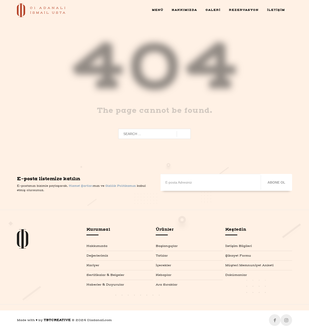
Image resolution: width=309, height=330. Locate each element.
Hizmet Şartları (81, 186)
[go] (184, 134)
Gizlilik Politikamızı (120, 186)
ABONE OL (276, 182)
